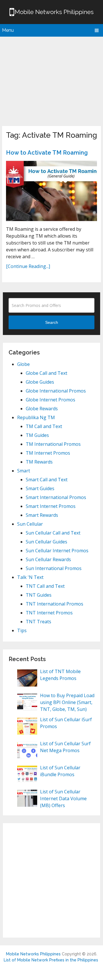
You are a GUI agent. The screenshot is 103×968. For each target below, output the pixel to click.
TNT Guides (39, 595)
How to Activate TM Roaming (47, 152)
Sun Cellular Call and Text (53, 533)
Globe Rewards (42, 408)
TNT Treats (38, 621)
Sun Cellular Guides (46, 542)
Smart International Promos (56, 497)
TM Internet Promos (48, 453)
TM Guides (37, 435)
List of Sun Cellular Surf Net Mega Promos (65, 747)
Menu (8, 30)
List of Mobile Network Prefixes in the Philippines (51, 960)
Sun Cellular (30, 524)
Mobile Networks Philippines (33, 954)
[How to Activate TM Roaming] (51, 191)
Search (51, 322)
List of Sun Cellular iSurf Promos (66, 723)
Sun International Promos (54, 568)
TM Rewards (39, 462)
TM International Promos (53, 444)
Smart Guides (40, 488)
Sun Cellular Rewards (48, 559)
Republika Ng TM (36, 417)
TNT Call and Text (45, 586)
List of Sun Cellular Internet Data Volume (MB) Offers (63, 798)
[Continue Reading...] (28, 266)
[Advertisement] (51, 80)
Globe (23, 364)
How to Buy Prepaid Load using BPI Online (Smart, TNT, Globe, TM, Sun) (67, 702)
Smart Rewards (42, 515)
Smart (23, 471)
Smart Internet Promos (51, 506)
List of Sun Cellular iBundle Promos (60, 771)
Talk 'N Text (30, 577)
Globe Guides (40, 382)
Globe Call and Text (46, 373)
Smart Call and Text (47, 479)
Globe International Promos (56, 391)
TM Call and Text (44, 426)
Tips (22, 630)
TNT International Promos (54, 604)
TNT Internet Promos (49, 613)
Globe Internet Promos (50, 400)
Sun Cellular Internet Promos (57, 550)
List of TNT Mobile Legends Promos (60, 674)
